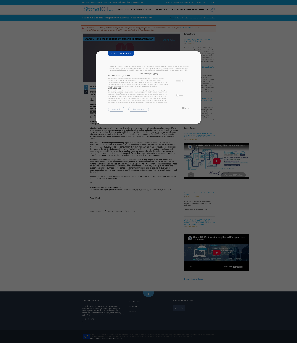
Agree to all (116, 109)
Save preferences (139, 109)
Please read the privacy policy (148, 74)
